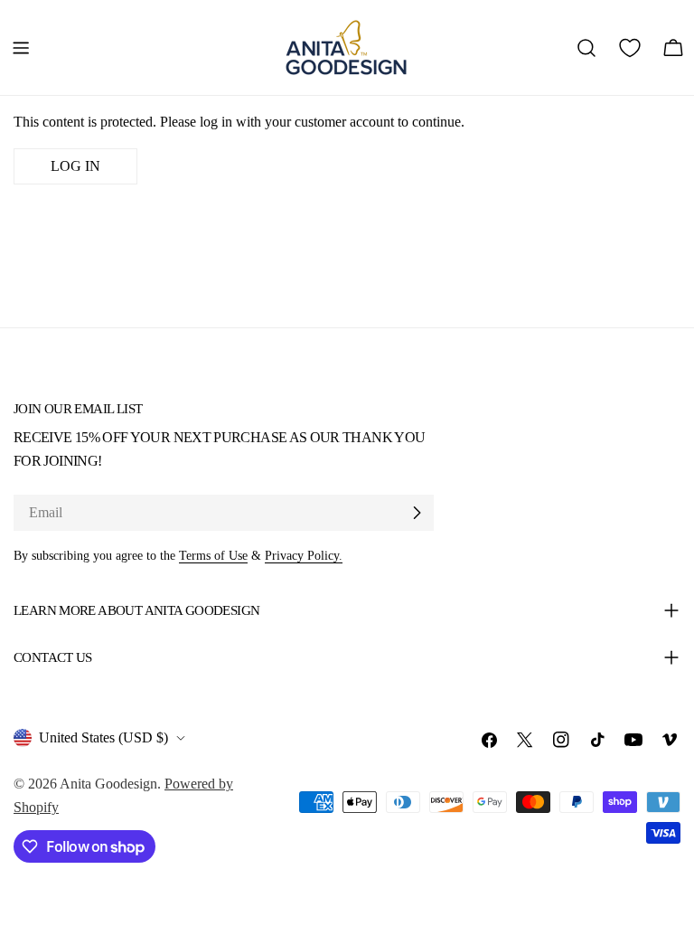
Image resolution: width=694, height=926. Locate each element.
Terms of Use (213, 555)
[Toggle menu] (21, 48)
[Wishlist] (630, 48)
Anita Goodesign (108, 783)
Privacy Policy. (303, 555)
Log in (75, 166)
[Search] (586, 48)
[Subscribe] (416, 512)
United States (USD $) (103, 737)
